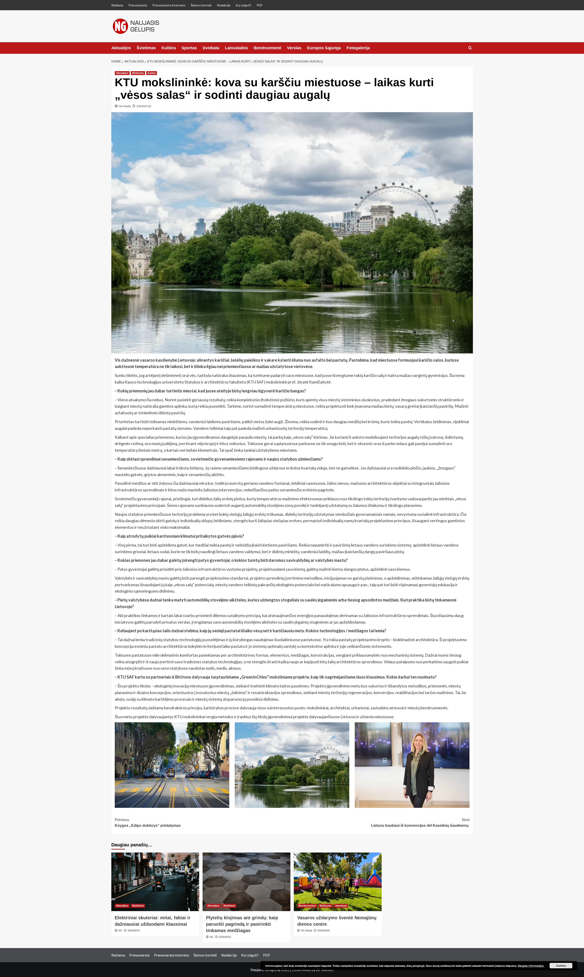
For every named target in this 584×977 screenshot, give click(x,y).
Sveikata (211, 48)
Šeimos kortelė (201, 5)
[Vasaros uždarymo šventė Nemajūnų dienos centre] (338, 882)
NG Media (125, 106)
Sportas (189, 48)
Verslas (294, 48)
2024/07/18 (143, 106)
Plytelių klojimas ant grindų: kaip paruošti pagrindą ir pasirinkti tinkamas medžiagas (242, 924)
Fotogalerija (358, 48)
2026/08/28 (323, 930)
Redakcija (223, 5)
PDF (260, 5)
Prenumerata (137, 5)
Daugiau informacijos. (531, 965)
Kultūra (169, 48)
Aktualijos (121, 48)
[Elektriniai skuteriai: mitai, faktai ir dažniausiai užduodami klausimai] (155, 882)
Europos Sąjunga (324, 48)
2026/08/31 (134, 930)
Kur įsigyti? (243, 5)
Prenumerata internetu (168, 5)
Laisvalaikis (236, 48)
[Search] (470, 48)
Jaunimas (341, 905)
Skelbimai (138, 905)
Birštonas (138, 73)
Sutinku (561, 966)
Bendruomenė (267, 48)
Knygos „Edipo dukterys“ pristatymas (148, 823)
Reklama (117, 5)
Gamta (152, 73)
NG (120, 930)
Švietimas (146, 48)
